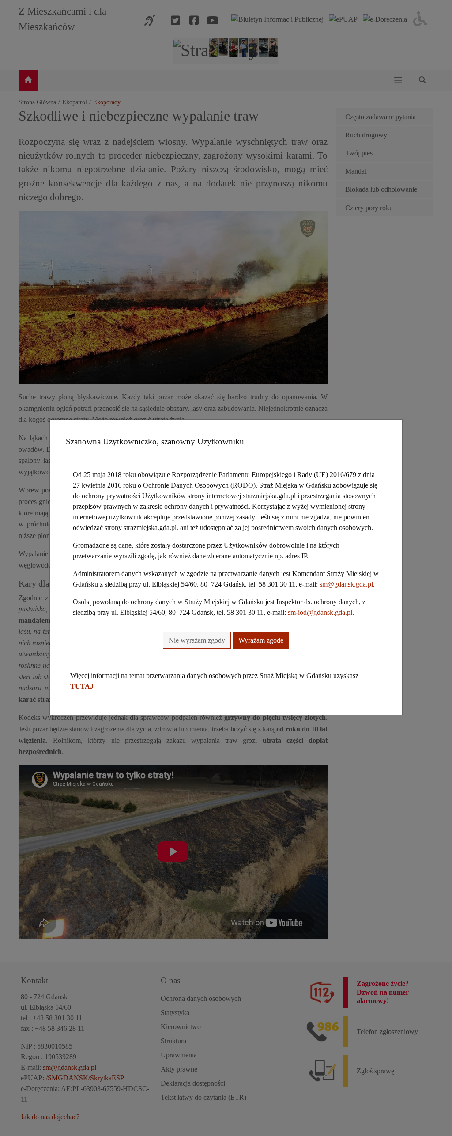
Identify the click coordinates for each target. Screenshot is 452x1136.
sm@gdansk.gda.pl (346, 584)
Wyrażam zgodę (260, 640)
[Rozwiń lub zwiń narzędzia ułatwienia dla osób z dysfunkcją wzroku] (420, 19)
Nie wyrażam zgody (197, 640)
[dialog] (226, 568)
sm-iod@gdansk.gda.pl (320, 612)
